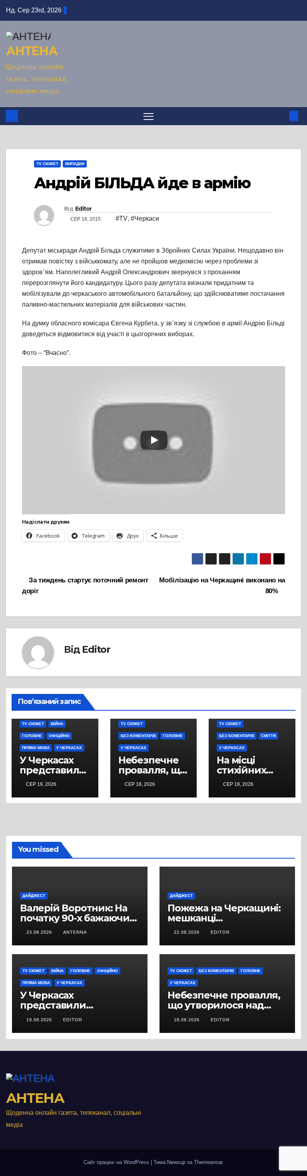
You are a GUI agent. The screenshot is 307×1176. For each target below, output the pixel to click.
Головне (32, 736)
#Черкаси (145, 218)
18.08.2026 (187, 1019)
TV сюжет (47, 163)
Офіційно (59, 736)
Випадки (74, 163)
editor (220, 932)
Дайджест (33, 895)
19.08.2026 (40, 1019)
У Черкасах (69, 747)
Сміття (268, 736)
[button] (281, 115)
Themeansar (208, 1162)
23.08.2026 (40, 932)
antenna (75, 932)
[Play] (154, 440)
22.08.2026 (187, 932)
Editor (83, 208)
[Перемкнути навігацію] (148, 116)
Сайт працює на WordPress (117, 1162)
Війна (57, 724)
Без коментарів (138, 736)
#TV (122, 218)
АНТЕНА (31, 51)
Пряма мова (36, 747)
